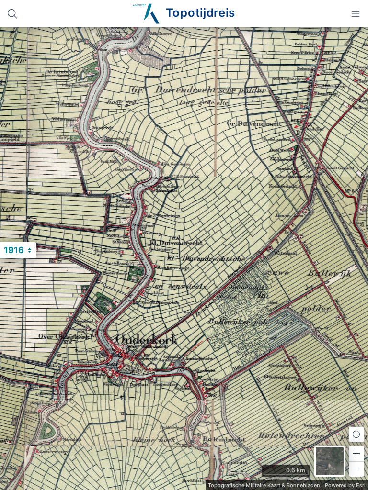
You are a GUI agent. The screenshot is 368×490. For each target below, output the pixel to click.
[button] (356, 453)
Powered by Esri (345, 485)
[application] (184, 258)
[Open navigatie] (355, 13)
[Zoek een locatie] (12, 13)
